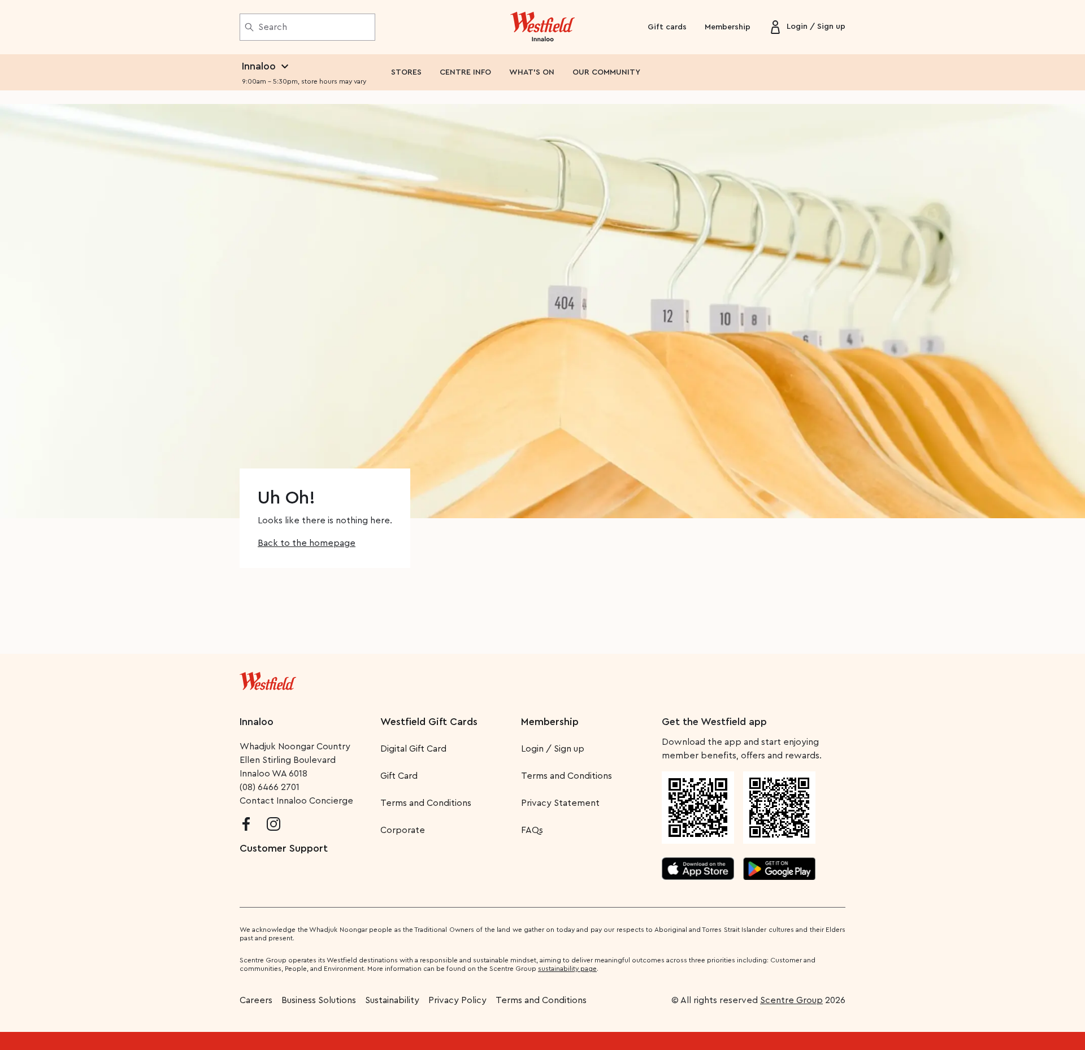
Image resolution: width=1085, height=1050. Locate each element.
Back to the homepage (306, 543)
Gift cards (667, 27)
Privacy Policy (457, 1000)
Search (272, 27)
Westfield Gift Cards (429, 722)
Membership (727, 27)
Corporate (402, 830)
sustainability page (567, 968)
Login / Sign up (552, 748)
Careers (256, 1000)
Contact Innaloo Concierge (296, 800)
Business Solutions (318, 1000)
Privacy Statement (560, 803)
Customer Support (284, 848)
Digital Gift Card (413, 748)
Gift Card (399, 775)
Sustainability (392, 1000)
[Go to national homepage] (268, 678)
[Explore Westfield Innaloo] (542, 27)
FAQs (532, 830)
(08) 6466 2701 (270, 787)
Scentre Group (791, 1000)
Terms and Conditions (425, 803)
